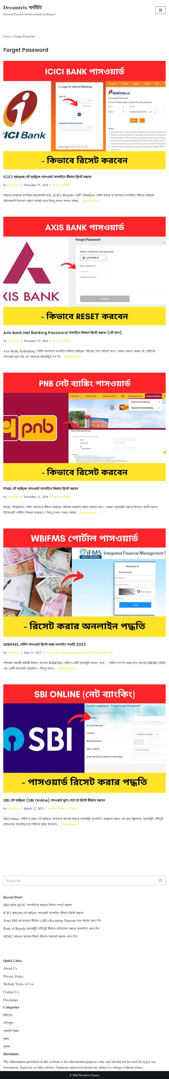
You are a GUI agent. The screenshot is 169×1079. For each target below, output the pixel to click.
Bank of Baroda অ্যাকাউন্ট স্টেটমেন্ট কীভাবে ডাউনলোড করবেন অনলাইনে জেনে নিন (51, 928)
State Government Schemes (70, 652)
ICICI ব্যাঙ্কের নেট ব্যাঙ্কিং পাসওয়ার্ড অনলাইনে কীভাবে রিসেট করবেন (47, 176)
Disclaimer (10, 999)
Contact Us (11, 991)
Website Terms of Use (18, 984)
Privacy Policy (13, 976)
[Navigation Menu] (160, 10)
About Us (10, 968)
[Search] (161, 880)
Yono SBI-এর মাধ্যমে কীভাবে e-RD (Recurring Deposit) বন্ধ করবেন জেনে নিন (52, 920)
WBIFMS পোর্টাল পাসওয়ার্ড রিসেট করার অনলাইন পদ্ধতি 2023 (44, 644)
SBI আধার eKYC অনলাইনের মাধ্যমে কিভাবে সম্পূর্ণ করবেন (37, 904)
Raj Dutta (13, 185)
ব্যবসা (6, 1046)
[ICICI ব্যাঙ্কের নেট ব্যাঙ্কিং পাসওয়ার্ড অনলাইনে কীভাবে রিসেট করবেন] (84, 115)
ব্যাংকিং (56, 185)
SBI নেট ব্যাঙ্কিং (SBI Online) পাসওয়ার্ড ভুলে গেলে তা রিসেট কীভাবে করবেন (54, 800)
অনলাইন (61, 808)
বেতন (48, 652)
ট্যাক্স (6, 1038)
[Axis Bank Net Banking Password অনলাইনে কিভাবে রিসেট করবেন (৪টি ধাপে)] (84, 271)
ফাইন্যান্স (66, 185)
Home (7, 36)
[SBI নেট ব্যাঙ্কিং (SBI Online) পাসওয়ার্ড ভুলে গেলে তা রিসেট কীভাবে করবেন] (84, 738)
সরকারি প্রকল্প (106, 652)
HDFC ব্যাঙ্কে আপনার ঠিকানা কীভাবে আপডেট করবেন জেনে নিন (40, 936)
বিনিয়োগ (8, 1015)
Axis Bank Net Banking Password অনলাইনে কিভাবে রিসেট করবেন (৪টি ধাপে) (62, 332)
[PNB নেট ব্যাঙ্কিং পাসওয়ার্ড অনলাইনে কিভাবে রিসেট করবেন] (84, 427)
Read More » (92, 200)
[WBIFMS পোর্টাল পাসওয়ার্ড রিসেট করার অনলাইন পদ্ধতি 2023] (84, 582)
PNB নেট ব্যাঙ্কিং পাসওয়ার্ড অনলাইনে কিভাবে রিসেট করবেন (40, 488)
